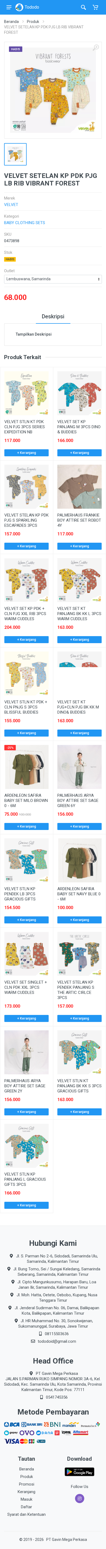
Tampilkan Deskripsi (34, 334)
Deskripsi (53, 316)
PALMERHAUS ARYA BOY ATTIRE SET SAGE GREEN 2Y (24, 1086)
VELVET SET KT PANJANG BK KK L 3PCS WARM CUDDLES (79, 613)
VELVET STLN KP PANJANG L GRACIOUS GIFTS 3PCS (25, 1179)
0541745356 (57, 1397)
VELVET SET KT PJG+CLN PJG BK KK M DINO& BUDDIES (78, 707)
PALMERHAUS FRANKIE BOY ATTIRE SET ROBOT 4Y (79, 520)
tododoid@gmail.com (57, 1341)
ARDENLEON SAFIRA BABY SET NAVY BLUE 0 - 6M (79, 894)
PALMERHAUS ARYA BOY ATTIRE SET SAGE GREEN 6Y (77, 800)
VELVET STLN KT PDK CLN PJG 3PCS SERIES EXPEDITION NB (24, 426)
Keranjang (26, 1491)
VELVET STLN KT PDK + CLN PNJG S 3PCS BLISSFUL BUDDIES (25, 707)
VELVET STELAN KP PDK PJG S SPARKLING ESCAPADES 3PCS (26, 520)
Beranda (11, 21)
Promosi (26, 1484)
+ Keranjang (26, 453)
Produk (33, 21)
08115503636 (57, 1333)
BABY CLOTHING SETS (24, 222)
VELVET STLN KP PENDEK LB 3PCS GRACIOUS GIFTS (20, 894)
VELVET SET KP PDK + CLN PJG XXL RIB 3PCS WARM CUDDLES (25, 613)
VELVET (11, 204)
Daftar (26, 1506)
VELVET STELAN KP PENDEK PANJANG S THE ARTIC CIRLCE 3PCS (75, 990)
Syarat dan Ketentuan (26, 1514)
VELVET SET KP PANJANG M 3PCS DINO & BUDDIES (79, 426)
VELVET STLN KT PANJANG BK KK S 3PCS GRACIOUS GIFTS (79, 1086)
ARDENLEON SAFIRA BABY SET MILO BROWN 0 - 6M (26, 800)
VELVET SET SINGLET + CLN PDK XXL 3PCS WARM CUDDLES (25, 987)
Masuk (26, 1499)
